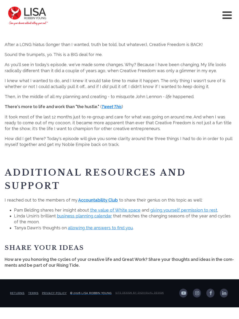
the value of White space (115, 210)
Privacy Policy (54, 293)
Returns (17, 293)
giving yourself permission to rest (183, 210)
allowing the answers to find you (100, 227)
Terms (33, 293)
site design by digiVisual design (139, 292)
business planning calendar (84, 215)
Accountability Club (98, 200)
